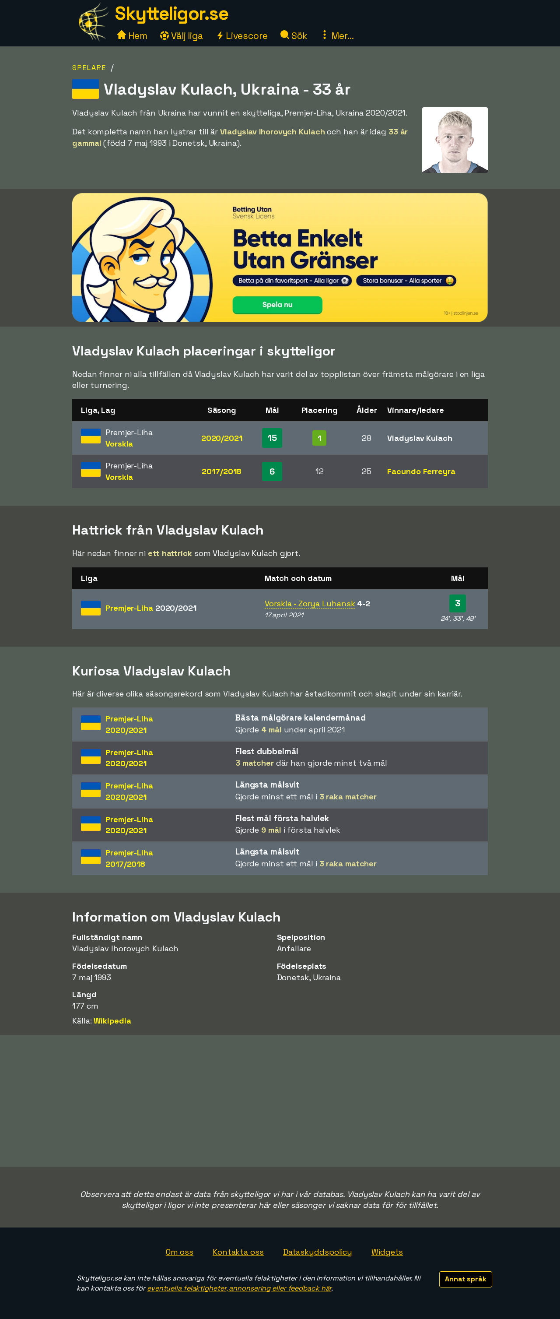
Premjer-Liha (150, 608)
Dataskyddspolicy (317, 1252)
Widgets (387, 1252)
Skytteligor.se (171, 13)
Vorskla (119, 444)
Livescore (246, 36)
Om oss (179, 1252)
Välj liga (186, 36)
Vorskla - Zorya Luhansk (310, 603)
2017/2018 (222, 471)
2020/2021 (221, 438)
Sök (298, 36)
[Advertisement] (280, 1101)
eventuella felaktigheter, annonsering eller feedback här (239, 1288)
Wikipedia (112, 1021)
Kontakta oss (238, 1252)
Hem (136, 36)
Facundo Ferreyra (421, 471)
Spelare (89, 67)
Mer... (341, 36)
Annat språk (465, 1279)
